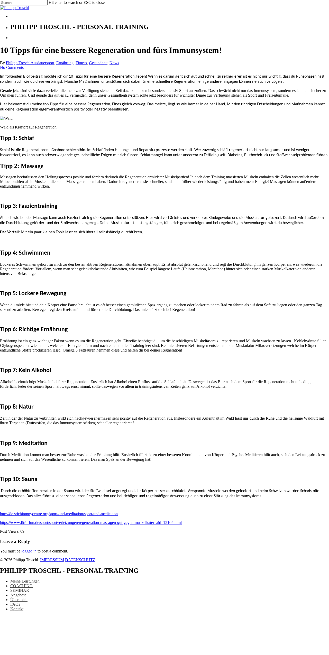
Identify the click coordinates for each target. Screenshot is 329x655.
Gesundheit (98, 63)
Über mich (19, 599)
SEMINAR (19, 590)
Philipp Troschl (18, 63)
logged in (28, 551)
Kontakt (16, 609)
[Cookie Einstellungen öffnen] (38, 652)
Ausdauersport (42, 63)
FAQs (15, 604)
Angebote (18, 595)
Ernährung (65, 63)
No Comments (12, 67)
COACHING (21, 586)
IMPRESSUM (52, 560)
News (114, 63)
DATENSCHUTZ (80, 560)
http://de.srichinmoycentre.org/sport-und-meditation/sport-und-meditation (59, 514)
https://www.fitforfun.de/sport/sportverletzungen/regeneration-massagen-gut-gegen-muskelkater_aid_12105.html (91, 522)
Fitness (81, 63)
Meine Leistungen (25, 581)
